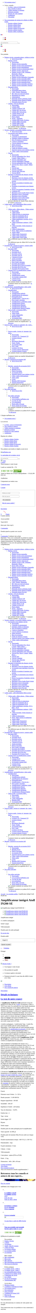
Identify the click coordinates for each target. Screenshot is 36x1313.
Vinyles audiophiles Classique (20, 161)
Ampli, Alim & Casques (11, 1246)
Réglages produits (13, 12)
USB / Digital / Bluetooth (19, 92)
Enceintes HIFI (12, 249)
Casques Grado (16, 280)
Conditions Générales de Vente (13, 1286)
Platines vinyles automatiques (20, 67)
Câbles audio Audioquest (19, 235)
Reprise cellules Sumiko (15, 30)
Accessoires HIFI (17, 318)
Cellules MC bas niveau (19, 110)
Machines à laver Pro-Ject (19, 199)
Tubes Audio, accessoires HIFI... (17, 310)
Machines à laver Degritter (19, 196)
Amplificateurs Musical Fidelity (21, 308)
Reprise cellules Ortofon (15, 23)
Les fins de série (16, 401)
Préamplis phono (13, 87)
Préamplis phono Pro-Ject (19, 102)
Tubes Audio (15, 313)
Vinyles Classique (17, 169)
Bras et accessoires (17, 146)
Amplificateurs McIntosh (19, 306)
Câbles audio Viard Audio (19, 237)
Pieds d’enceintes (17, 260)
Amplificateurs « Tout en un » (20, 298)
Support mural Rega (18, 382)
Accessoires (7, 1244)
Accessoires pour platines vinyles (17, 133)
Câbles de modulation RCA (20, 216)
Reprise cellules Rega (14, 26)
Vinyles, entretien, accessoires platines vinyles (17, 130)
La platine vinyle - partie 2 (12, 1268)
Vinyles (10, 153)
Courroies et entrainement (19, 136)
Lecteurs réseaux (17, 338)
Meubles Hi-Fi (16, 369)
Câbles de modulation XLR (20, 217)
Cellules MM (15, 107)
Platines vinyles (12, 60)
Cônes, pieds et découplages (20, 151)
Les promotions (16, 402)
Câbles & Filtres (9, 1247)
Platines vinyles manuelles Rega (21, 82)
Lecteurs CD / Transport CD (20, 336)
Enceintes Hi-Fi (16, 252)
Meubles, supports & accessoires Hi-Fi (19, 366)
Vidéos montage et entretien (16, 10)
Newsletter (11, 17)
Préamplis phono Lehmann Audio (21, 98)
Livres (14, 379)
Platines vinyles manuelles (19, 64)
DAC (13, 339)
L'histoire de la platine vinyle (12, 1273)
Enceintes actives (17, 254)
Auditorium (11, 15)
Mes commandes (9, 1257)
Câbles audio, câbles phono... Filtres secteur (21, 209)
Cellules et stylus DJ (18, 115)
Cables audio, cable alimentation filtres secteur (17, 204)
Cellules (6, 1242)
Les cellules (7, 1277)
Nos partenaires (8, 1290)
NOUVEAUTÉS (17, 59)
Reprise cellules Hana (14, 25)
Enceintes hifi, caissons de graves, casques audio (18, 245)
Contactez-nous (5, 484)
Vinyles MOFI (16, 173)
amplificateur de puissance (18, 1029)
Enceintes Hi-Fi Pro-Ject (19, 267)
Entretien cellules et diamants (20, 138)
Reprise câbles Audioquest (16, 31)
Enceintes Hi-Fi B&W (18, 263)
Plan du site (7, 1295)
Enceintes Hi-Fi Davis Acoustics (21, 265)
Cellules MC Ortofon (18, 125)
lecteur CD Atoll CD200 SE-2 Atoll (11, 1075)
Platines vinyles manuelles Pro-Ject (22, 80)
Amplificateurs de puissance (20, 295)
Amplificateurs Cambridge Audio (21, 301)
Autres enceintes (16, 259)
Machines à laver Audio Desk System (23, 193)
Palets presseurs (16, 145)
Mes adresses (8, 1260)
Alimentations (16, 97)
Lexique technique (6, 1164)
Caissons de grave (17, 257)
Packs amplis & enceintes (19, 405)
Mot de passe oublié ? (8, 503)
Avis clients (7, 986)
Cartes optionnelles (17, 315)
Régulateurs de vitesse (18, 95)
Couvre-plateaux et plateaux (20, 143)
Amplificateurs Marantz (19, 305)
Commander (4, 528)
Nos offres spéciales (10, 389)
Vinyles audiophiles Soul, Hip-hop (22, 163)
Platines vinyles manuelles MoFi (21, 79)
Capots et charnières (18, 141)
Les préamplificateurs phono (12, 1272)
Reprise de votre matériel (15, 13)
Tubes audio (15, 377)
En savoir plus (5, 933)
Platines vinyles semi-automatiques (22, 65)
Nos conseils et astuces (14, 8)
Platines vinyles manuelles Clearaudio (23, 77)
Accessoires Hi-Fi (17, 372)
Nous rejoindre (8, 1291)
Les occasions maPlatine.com (20, 399)
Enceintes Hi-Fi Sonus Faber (20, 268)
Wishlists (5, 948)
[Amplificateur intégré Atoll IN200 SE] (16, 911)
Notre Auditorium (9, 1296)
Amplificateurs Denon (18, 303)
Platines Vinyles (9, 1241)
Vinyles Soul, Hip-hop (18, 171)
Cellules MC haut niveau (19, 112)
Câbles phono (16, 212)
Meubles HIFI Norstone (19, 381)
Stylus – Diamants (17, 118)
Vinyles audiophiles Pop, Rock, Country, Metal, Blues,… (21, 157)
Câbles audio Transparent (19, 234)
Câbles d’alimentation (18, 229)
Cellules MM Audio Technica (20, 120)
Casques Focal (16, 278)
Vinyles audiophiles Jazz (19, 159)
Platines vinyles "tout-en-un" (20, 70)
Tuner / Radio (16, 343)
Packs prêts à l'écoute (18, 75)
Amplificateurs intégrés (18, 293)
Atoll (18, 1004)
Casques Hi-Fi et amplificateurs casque (19, 270)
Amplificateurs (12, 290)
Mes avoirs (7, 1259)
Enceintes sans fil (17, 255)
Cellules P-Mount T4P (18, 108)
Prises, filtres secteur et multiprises (22, 230)
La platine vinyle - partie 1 (12, 1270)
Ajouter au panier (6, 944)
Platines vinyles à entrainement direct (22, 69)
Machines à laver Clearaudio (20, 194)
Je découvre (22, 128)
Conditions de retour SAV (12, 1293)
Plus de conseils (5, 1183)
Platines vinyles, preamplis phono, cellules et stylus (19, 57)
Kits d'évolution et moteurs (19, 140)
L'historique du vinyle (10, 1275)
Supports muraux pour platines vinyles (23, 150)
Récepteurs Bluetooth (18, 341)
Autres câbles (16, 232)
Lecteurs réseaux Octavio (19, 351)
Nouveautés (15, 62)
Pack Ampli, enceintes (18, 262)
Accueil (3, 894)
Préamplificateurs (17, 297)
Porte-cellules (16, 117)
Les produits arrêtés (10, 1251)
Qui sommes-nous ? (10, 2)
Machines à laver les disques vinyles (22, 178)
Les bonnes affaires (10, 1249)
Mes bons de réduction (11, 1264)
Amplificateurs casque (18, 275)
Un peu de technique (10, 1278)
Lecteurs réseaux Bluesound (20, 349)
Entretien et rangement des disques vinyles (20, 174)
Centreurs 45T (16, 191)
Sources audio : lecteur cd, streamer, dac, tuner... (18, 325)
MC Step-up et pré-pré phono (20, 93)
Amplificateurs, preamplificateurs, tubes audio (17, 287)
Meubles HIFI (16, 316)
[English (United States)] (5, 38)
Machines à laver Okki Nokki (20, 197)
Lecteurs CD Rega (17, 348)
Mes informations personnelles (13, 1262)
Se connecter (6, 500)
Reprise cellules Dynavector (16, 28)
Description (7, 984)
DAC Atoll (15, 346)
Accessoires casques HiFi (19, 277)
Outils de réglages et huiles (19, 148)
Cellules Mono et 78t (18, 113)
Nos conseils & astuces (11, 987)
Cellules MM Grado (18, 123)
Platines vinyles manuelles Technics (22, 84)
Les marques (8, 1252)
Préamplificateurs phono (19, 90)
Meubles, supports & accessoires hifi (15, 359)
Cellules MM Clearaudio (19, 122)
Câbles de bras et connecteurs (20, 214)
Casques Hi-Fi (16, 273)
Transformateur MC (10, 1280)
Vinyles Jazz (15, 168)
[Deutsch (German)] (5, 39)
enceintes (5, 1083)
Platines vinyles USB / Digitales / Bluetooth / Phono (21, 73)
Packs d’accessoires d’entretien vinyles (23, 189)
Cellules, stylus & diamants (16, 103)
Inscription (4, 509)
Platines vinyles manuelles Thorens (22, 85)
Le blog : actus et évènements (16, 7)
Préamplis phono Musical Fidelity (21, 100)
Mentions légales (9, 1285)
